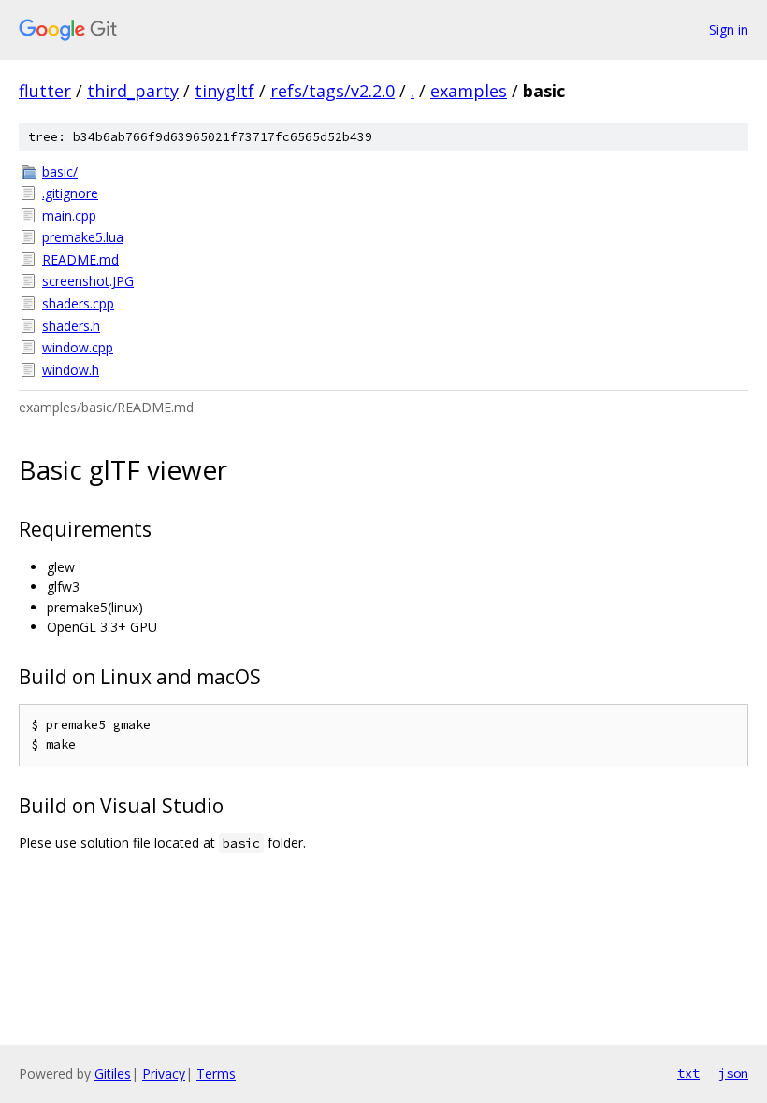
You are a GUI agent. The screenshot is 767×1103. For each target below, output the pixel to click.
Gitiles (112, 1073)
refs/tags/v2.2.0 (332, 90)
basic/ (60, 171)
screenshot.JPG (88, 281)
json (733, 1073)
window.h (70, 370)
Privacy (163, 1073)
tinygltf (224, 90)
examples (468, 90)
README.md (80, 259)
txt (688, 1073)
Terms (216, 1073)
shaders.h (71, 326)
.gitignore (70, 193)
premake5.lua (82, 237)
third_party (133, 90)
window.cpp (77, 347)
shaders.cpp (78, 303)
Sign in (728, 29)
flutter (45, 90)
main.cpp (69, 215)
